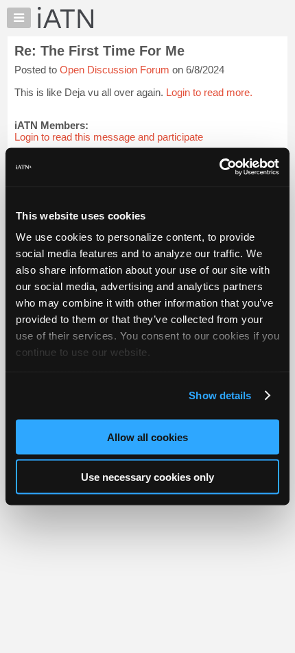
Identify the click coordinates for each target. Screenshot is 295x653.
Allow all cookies (147, 436)
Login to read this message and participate (108, 137)
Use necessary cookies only (147, 477)
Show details (220, 395)
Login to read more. (209, 92)
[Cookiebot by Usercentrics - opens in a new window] (219, 167)
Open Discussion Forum (114, 69)
